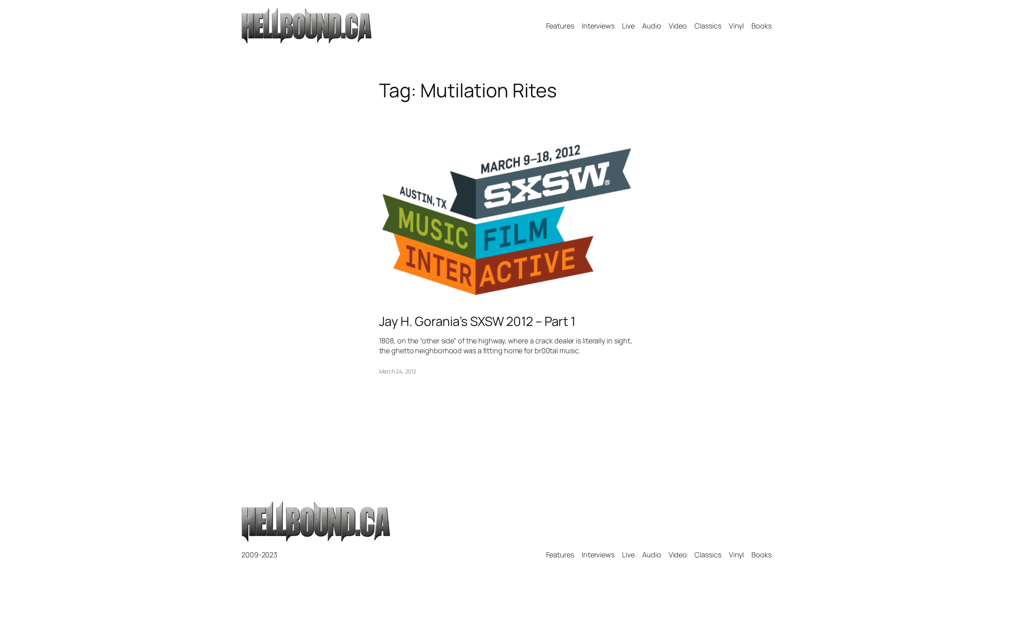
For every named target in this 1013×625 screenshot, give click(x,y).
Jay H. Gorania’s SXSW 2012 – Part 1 (477, 321)
